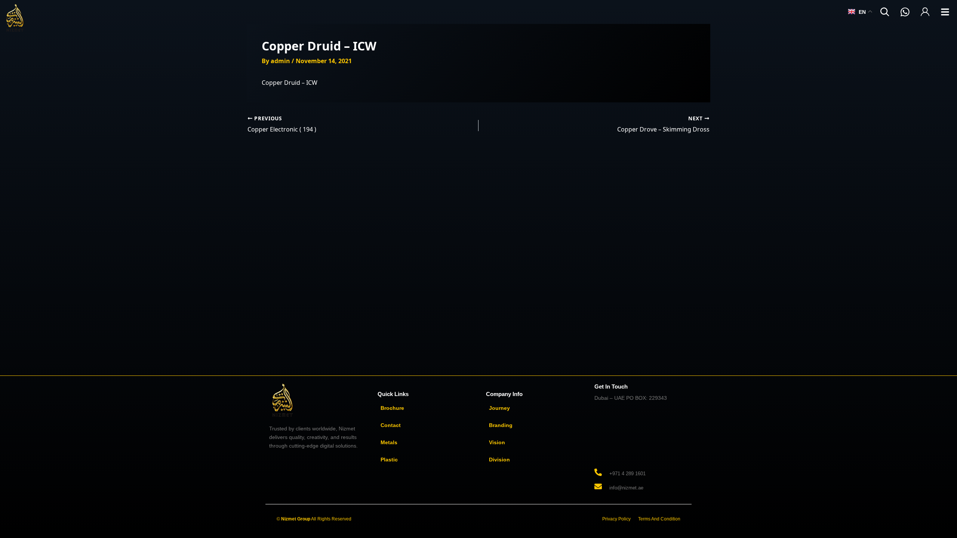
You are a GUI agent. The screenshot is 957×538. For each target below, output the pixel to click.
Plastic (389, 460)
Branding (501, 425)
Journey (499, 408)
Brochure (392, 408)
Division (499, 460)
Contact (391, 425)
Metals (389, 442)
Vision (497, 442)
